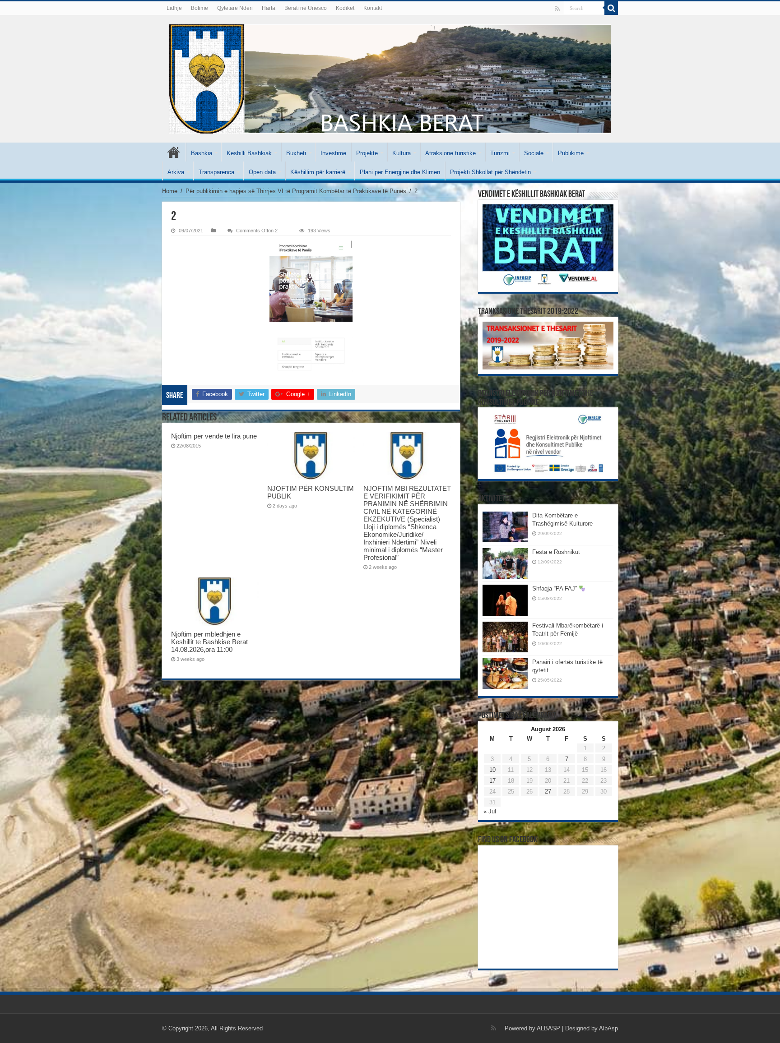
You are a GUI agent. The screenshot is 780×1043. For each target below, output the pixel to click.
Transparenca (216, 172)
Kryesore (174, 152)
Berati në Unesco (305, 8)
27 (548, 791)
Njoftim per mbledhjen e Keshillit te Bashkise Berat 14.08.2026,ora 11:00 (209, 641)
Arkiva (175, 172)
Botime (199, 8)
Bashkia (201, 153)
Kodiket (345, 8)
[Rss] (557, 8)
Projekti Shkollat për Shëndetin (490, 172)
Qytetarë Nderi (235, 8)
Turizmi (500, 153)
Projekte (367, 153)
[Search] (611, 8)
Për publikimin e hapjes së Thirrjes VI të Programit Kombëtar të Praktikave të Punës (296, 191)
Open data (262, 172)
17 (492, 780)
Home (169, 191)
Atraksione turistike (450, 153)
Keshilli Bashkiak (249, 153)
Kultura (401, 153)
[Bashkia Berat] (390, 79)
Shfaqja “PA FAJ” (555, 588)
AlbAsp (608, 1028)
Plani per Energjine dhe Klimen (400, 172)
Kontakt (372, 8)
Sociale (533, 153)
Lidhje (174, 8)
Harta (268, 8)
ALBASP (548, 1028)
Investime (333, 153)
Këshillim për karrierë (317, 172)
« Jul (489, 811)
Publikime (571, 153)
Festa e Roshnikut (556, 552)
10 (492, 769)
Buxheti (296, 153)
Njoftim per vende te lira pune (214, 436)
